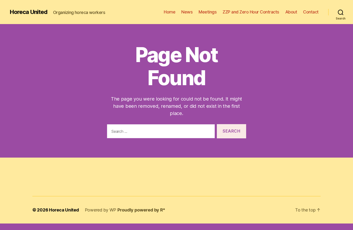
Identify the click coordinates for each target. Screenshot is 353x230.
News (187, 11)
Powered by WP (101, 209)
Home (169, 11)
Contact (311, 11)
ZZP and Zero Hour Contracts (251, 11)
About (291, 11)
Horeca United (28, 12)
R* (162, 209)
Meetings (208, 11)
